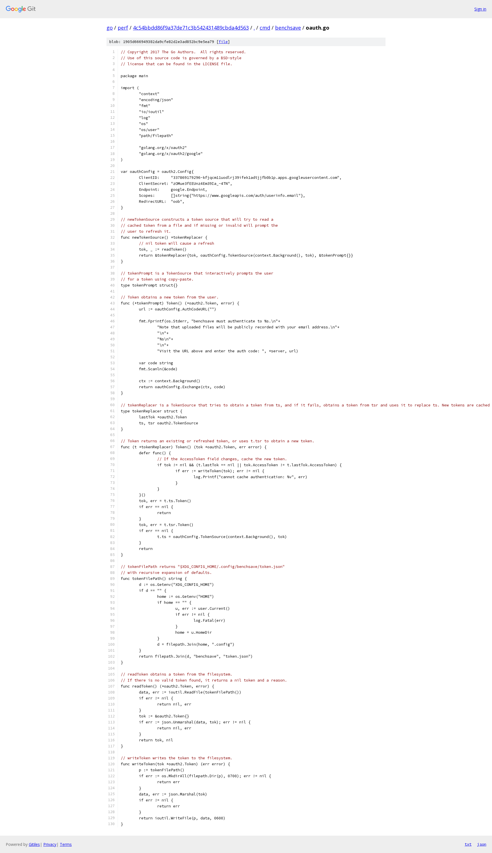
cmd (265, 27)
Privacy (49, 844)
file (223, 41)
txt (468, 844)
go (109, 27)
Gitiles (34, 844)
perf (123, 27)
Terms (66, 844)
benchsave (288, 27)
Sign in (480, 9)
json (481, 844)
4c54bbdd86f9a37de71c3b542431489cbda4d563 (191, 27)
